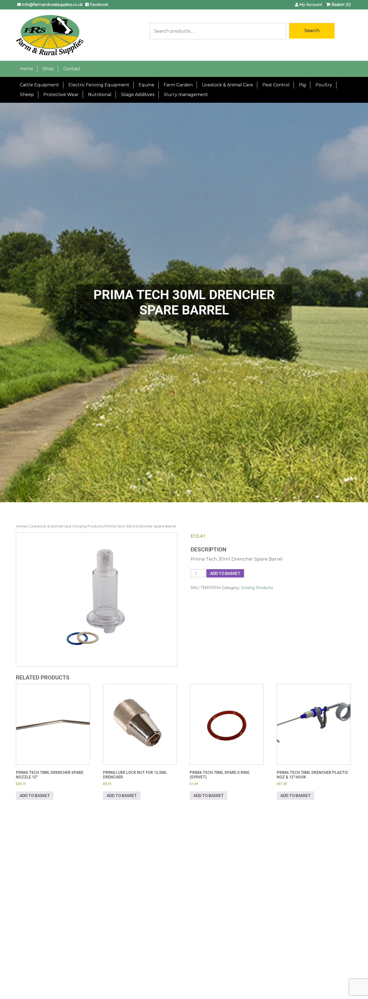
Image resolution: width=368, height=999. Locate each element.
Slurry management (186, 94)
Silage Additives (137, 94)
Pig (302, 84)
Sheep (27, 94)
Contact (72, 68)
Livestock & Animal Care (227, 84)
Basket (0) (340, 4)
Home (26, 68)
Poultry (323, 84)
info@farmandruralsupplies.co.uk (52, 4)
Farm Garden (178, 84)
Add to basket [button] (35, 795)
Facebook (98, 4)
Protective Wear (61, 94)
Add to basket (225, 573)
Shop (48, 68)
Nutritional (100, 94)
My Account (310, 4)
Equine (146, 84)
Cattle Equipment (39, 84)
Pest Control (276, 84)
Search (312, 30)
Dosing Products (88, 526)
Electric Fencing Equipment (98, 84)
